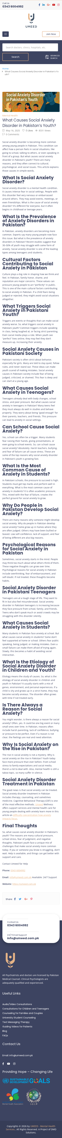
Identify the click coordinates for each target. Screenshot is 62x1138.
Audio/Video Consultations (17, 1004)
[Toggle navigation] (5, 34)
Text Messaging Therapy (16, 1022)
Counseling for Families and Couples (22, 1013)
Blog (4, 1031)
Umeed (39, 804)
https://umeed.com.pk (24, 883)
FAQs (5, 1035)
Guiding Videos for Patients (17, 1026)
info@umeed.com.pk (20, 877)
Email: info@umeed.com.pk (17, 1055)
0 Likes (29, 130)
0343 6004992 (12, 6)
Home (5, 68)
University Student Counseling (19, 1017)
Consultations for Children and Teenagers (25, 1008)
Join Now (51, 34)
